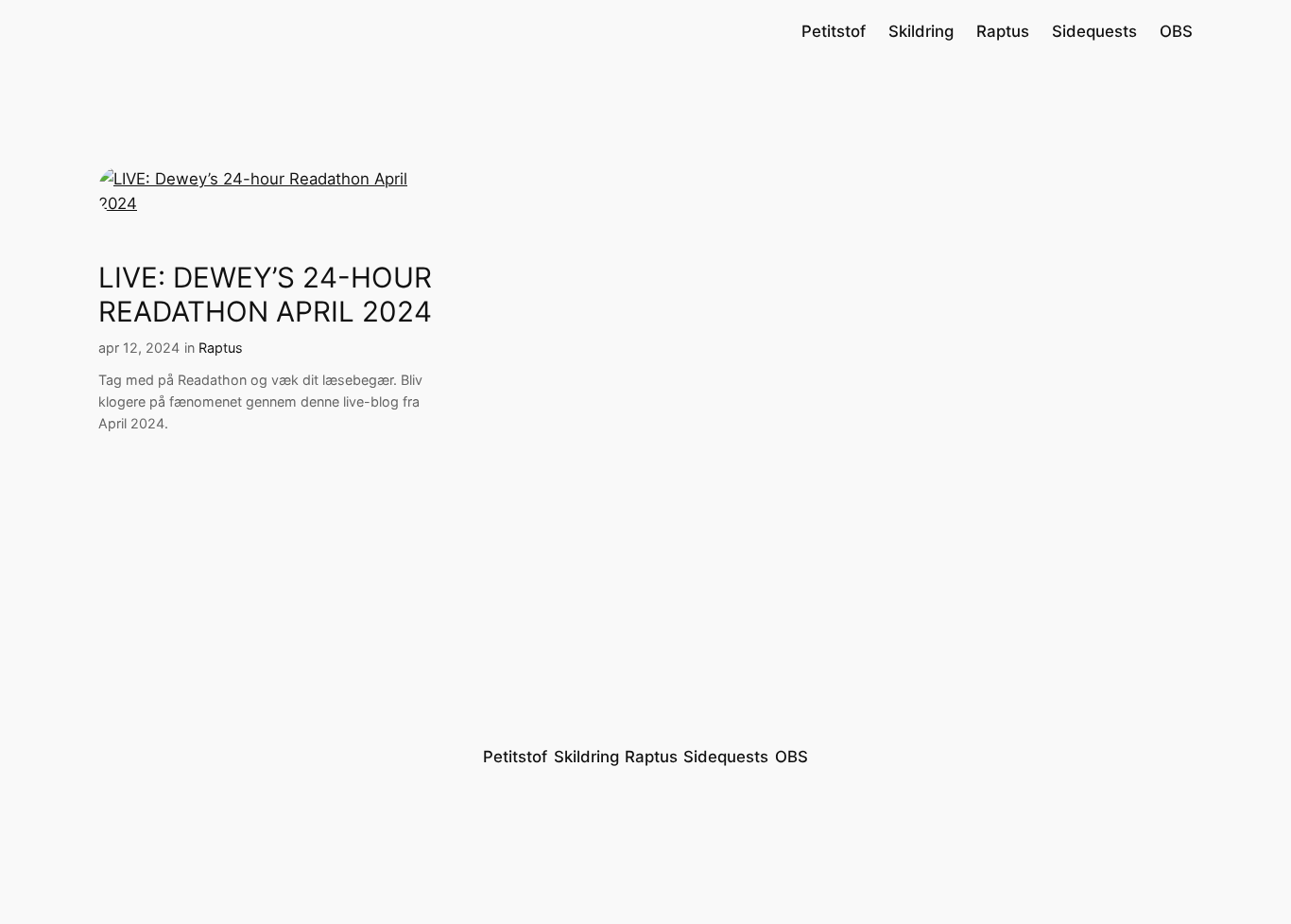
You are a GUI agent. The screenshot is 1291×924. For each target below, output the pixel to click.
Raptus (220, 348)
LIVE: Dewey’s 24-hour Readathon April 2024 (265, 294)
